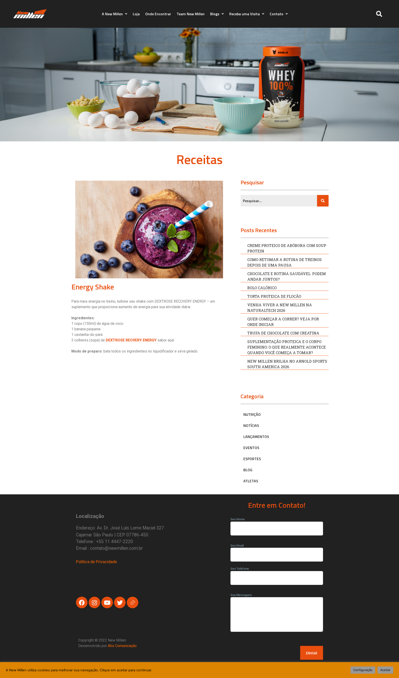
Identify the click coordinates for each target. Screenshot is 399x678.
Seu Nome (237, 519)
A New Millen (112, 14)
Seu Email (237, 545)
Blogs (214, 14)
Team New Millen (191, 14)
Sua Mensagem (241, 595)
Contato (276, 14)
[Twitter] (120, 602)
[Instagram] (94, 602)
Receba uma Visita (244, 14)
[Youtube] (107, 602)
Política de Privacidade (96, 561)
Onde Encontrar (158, 14)
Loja (136, 14)
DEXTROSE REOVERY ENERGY (131, 340)
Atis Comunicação (122, 646)
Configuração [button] (362, 670)
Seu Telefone (239, 568)
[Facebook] (82, 602)
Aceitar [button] (385, 670)
